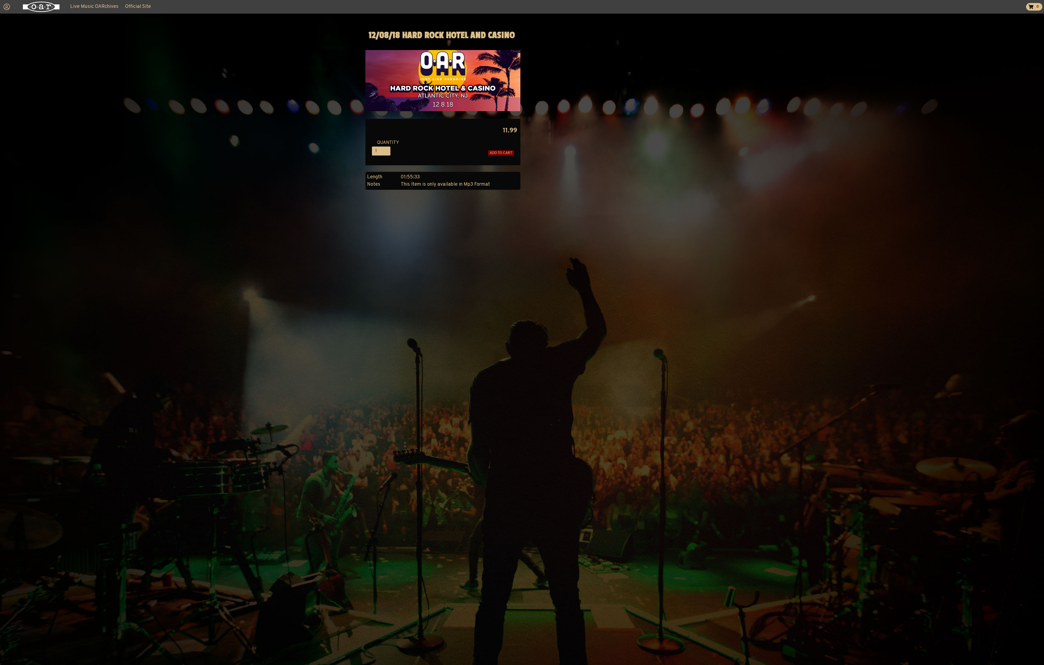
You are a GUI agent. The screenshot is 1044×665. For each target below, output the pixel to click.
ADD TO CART (501, 153)
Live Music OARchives (94, 7)
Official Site (138, 7)
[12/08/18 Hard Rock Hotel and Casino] (442, 110)
